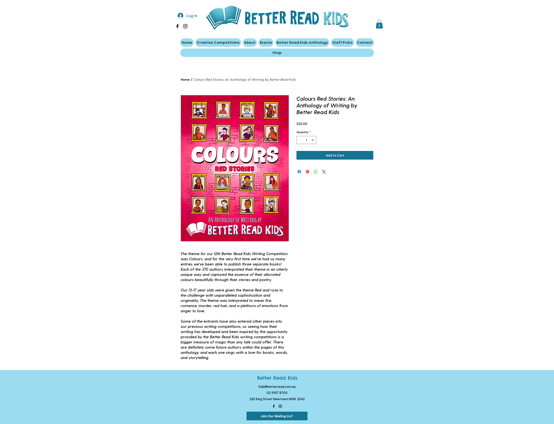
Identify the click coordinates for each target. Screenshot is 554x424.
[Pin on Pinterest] (307, 171)
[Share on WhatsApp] (315, 171)
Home (185, 79)
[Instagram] (185, 26)
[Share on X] (324, 171)
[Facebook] (177, 26)
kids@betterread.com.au (277, 386)
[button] (379, 24)
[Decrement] (300, 140)
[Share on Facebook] (299, 171)
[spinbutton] (306, 140)
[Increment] (313, 140)
